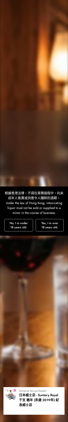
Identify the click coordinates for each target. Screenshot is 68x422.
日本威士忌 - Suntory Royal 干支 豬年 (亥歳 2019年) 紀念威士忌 (39, 400)
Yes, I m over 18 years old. (49, 225)
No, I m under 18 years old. (19, 225)
